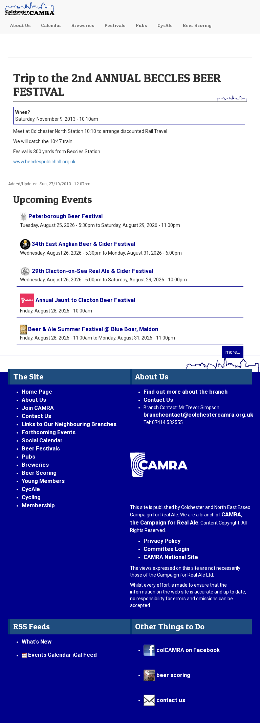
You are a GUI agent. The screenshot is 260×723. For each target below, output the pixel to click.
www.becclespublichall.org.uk (44, 161)
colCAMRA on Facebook (187, 650)
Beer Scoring (197, 25)
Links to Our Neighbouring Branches (69, 424)
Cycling (31, 497)
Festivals (115, 25)
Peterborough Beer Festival (65, 216)
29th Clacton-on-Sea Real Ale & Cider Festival (92, 270)
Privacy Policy (162, 540)
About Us (20, 25)
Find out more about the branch (186, 391)
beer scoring (172, 675)
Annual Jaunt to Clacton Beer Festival (85, 300)
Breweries (82, 25)
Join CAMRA (38, 407)
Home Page (37, 391)
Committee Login (166, 548)
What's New (36, 641)
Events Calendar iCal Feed (62, 655)
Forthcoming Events (48, 432)
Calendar (51, 25)
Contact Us (36, 416)
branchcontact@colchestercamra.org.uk (201, 414)
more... (232, 352)
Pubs (141, 25)
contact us (170, 700)
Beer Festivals (41, 448)
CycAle (165, 25)
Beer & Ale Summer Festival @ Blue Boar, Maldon (93, 329)
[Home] (31, 8)
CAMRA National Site (171, 557)
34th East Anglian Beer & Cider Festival (83, 243)
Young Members (43, 480)
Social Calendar (42, 440)
